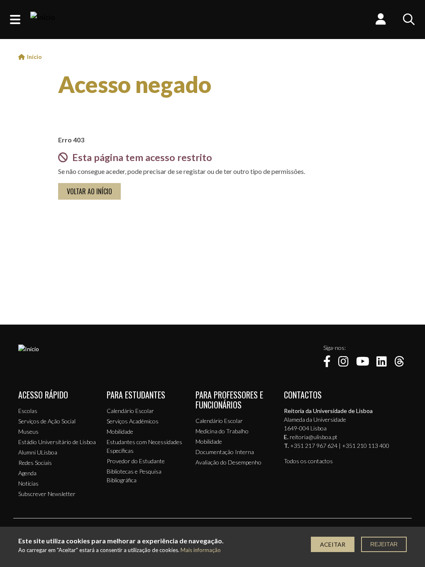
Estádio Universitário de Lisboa (57, 441)
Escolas (27, 410)
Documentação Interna (224, 451)
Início (34, 56)
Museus (28, 431)
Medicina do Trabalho (222, 431)
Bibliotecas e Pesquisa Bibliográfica (134, 476)
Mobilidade (120, 431)
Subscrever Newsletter (47, 493)
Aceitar (332, 544)
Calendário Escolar (130, 410)
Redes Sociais (35, 462)
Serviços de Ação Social (47, 421)
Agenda (27, 473)
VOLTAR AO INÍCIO (89, 191)
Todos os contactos (308, 460)
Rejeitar (384, 544)
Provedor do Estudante (136, 460)
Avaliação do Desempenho (228, 462)
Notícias (28, 483)
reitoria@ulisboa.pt (313, 436)
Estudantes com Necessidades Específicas (144, 446)
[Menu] (15, 19)
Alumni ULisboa (37, 452)
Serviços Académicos (133, 421)
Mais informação (201, 550)
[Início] (42, 19)
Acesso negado (134, 84)
